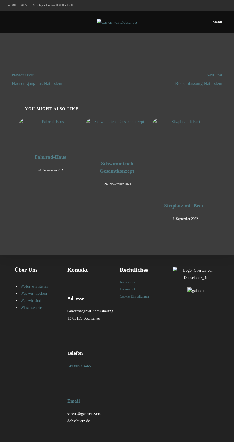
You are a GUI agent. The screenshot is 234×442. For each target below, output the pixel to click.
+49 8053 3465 (17, 5)
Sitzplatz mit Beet (183, 206)
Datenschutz (128, 289)
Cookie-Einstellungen (134, 296)
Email (73, 401)
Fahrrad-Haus (50, 157)
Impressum (127, 282)
